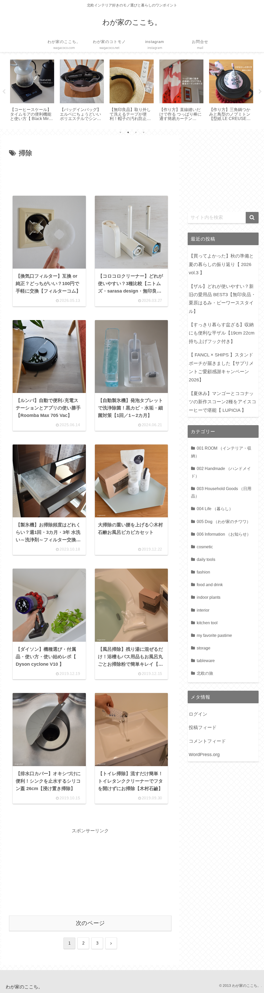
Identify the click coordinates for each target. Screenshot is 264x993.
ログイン (198, 714)
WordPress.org (204, 754)
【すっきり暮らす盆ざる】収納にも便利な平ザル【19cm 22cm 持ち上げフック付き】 (221, 333)
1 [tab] (120, 132)
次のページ (90, 923)
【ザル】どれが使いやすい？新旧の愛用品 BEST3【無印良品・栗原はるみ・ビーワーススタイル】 (222, 299)
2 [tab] (128, 132)
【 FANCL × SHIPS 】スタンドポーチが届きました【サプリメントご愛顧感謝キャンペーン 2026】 (221, 367)
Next (260, 91)
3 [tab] (135, 132)
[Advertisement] (90, 174)
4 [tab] (143, 132)
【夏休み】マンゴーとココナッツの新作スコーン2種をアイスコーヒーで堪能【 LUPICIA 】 (222, 402)
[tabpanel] (32, 91)
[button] (252, 217)
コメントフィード (207, 741)
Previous (3, 91)
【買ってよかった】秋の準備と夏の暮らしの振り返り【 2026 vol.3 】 (221, 264)
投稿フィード (203, 727)
